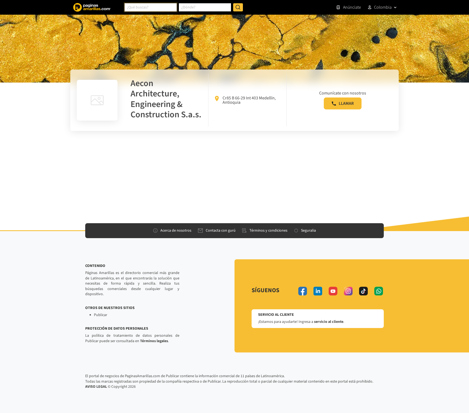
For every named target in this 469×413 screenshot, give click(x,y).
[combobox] (151, 7)
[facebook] (302, 291)
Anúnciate (352, 7)
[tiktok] (363, 291)
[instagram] (348, 291)
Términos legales (154, 341)
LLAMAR (346, 103)
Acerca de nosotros (175, 230)
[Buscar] (238, 7)
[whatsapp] (378, 291)
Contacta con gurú (221, 230)
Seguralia (308, 230)
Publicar (100, 315)
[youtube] (333, 291)
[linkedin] (317, 291)
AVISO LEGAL (96, 386)
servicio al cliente (328, 321)
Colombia (383, 7)
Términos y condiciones (268, 230)
